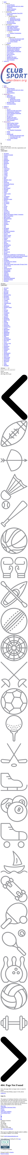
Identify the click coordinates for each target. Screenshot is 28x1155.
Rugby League (7, 235)
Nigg (5, 336)
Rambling (6, 229)
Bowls (5, 166)
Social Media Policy (5, 1113)
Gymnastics (6, 196)
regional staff (12, 37)
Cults (5, 304)
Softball (6, 250)
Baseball (6, 161)
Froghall (6, 314)
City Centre (6, 299)
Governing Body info (15, 40)
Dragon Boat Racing (9, 184)
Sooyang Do (7, 252)
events (8, 34)
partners (7, 44)
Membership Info (13, 16)
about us (8, 3)
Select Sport (4, 150)
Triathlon (6, 272)
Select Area (3, 285)
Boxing (5, 167)
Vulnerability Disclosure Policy (8, 1107)
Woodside (6, 365)
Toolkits (9, 43)
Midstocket (6, 333)
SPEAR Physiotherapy (12, 58)
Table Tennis (7, 263)
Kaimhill (6, 322)
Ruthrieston (6, 349)
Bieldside (6, 293)
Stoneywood (7, 357)
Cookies (3, 1110)
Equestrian (6, 185)
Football (6, 191)
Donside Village (8, 307)
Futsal (5, 192)
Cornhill (6, 300)
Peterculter (6, 340)
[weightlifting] (14, 1036)
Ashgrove (6, 290)
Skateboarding (7, 245)
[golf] (14, 741)
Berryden (6, 292)
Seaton (5, 351)
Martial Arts (7, 213)
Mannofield (6, 329)
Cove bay (6, 301)
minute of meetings (11, 9)
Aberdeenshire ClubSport (13, 50)
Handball (6, 197)
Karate (5, 207)
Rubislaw (6, 347)
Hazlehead (6, 318)
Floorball (6, 189)
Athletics (6, 159)
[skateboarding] (14, 902)
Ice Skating (6, 203)
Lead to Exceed (11, 54)
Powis (5, 342)
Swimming (6, 260)
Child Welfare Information (13, 28)
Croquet (6, 173)
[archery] (14, 473)
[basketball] (14, 553)
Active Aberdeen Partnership (14, 51)
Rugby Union (7, 236)
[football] (14, 714)
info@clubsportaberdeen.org (11, 1136)
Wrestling (6, 281)
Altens (5, 289)
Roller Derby (7, 232)
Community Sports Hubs (13, 30)
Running (6, 238)
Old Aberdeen (7, 339)
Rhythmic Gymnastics (9, 231)
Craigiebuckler (7, 303)
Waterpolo (6, 275)
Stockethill (6, 354)
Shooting (6, 243)
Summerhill (6, 358)
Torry (5, 362)
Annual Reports (11, 4)
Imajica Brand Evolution (7, 1153)
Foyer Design (10, 53)
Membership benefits (15, 19)
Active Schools (13, 41)
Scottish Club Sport (11, 57)
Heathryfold (7, 319)
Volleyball (6, 274)
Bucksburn (6, 297)
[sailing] (14, 875)
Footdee (6, 311)
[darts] (14, 660)
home (5, 2)
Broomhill (6, 296)
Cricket (5, 171)
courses (10, 31)
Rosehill (6, 344)
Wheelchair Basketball (9, 278)
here (20, 1139)
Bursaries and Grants (15, 20)
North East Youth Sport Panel (14, 47)
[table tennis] (14, 928)
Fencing (6, 186)
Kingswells (6, 325)
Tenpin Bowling (8, 268)
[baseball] (14, 526)
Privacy (2, 1108)
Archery (6, 157)
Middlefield (6, 332)
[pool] (14, 821)
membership (9, 12)
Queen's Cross (7, 343)
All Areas (6, 288)
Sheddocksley (7, 353)
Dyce (5, 308)
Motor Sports (7, 217)
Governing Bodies (11, 23)
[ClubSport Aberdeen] (14, 83)
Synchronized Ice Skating (10, 261)
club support (9, 24)
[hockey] (14, 768)
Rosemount (6, 346)
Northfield (6, 337)
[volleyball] (14, 1009)
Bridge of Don (7, 295)
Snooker (6, 247)
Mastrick (6, 331)
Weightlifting (7, 276)
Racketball (6, 228)
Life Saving (6, 211)
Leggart (6, 328)
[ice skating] (14, 794)
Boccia (5, 164)
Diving (5, 181)
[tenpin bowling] (14, 982)
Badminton (6, 160)
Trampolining (7, 271)
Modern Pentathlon (8, 216)
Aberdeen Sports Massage (13, 48)
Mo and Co (9, 55)
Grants (8, 36)
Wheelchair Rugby (8, 279)
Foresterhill (6, 313)
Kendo (5, 209)
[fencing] (14, 687)
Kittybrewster (7, 326)
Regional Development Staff (17, 38)
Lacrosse (6, 210)
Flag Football (7, 188)
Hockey (6, 200)
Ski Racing (6, 246)
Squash (5, 253)
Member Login (10, 21)
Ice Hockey (6, 202)
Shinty (5, 242)
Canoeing (6, 170)
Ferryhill (6, 310)
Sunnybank (6, 360)
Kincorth (6, 324)
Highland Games (8, 199)
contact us (6, 61)
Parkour (6, 222)
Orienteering (7, 221)
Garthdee (6, 315)
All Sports (6, 153)
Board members (11, 10)
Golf (5, 195)
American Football (8, 155)
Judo (5, 204)
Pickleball (6, 224)
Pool (5, 225)
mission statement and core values (15, 6)
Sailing (5, 239)
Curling (5, 174)
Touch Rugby (7, 270)
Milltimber (6, 335)
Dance (5, 177)
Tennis (5, 267)
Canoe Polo (6, 168)
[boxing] (14, 580)
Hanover (6, 317)
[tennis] (14, 955)
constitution (10, 7)
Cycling (6, 175)
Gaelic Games (7, 193)
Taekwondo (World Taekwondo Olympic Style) (15, 264)
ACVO (8, 46)
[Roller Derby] (14, 848)
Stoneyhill (6, 355)
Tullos (5, 364)
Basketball (6, 163)
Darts (5, 178)
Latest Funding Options (12, 26)
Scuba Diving (7, 240)
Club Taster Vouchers (12, 27)
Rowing (6, 234)
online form (10, 14)
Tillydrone (6, 361)
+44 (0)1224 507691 (8, 1129)
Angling (6, 156)
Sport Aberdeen (11, 59)
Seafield (6, 350)
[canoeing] (14, 607)
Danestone (6, 306)
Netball (5, 220)
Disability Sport (7, 179)
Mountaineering (8, 218)
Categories (12, 17)
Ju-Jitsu (5, 206)
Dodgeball (6, 182)
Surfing (5, 258)
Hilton (5, 321)
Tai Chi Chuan (7, 265)
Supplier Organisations (15, 33)
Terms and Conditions (6, 1111)
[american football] (14, 446)
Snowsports (6, 249)
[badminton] (14, 500)
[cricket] (14, 634)
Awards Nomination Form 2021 (15, 13)
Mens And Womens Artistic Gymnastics (13, 214)
